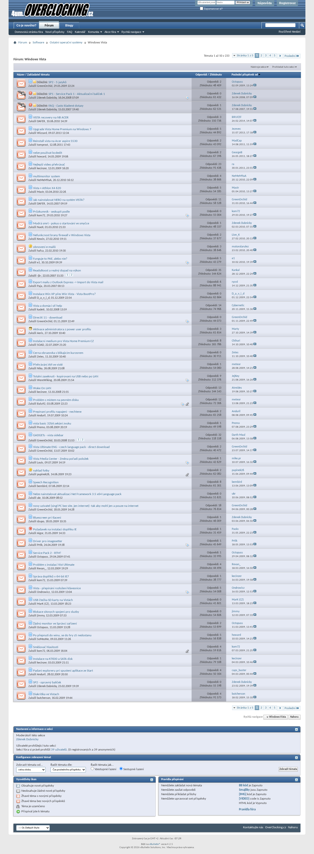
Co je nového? (26, 25)
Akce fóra (110, 31)
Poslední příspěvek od (245, 74)
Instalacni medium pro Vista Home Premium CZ (63, 341)
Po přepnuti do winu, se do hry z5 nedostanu (62, 635)
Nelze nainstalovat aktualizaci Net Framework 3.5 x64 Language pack (77, 494)
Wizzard (42, 133)
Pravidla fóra (247, 809)
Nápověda (265, 3)
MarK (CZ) (43, 603)
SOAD (40, 345)
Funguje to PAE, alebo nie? (50, 258)
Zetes (40, 356)
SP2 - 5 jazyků (57, 82)
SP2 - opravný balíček (47, 682)
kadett (41, 309)
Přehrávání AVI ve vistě (48, 364)
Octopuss (42, 556)
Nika (39, 368)
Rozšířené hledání (290, 31)
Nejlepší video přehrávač (49, 164)
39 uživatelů (59, 749)
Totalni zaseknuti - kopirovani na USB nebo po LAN (65, 376)
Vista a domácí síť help (47, 305)
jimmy (40, 615)
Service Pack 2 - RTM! (47, 553)
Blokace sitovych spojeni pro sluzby (56, 611)
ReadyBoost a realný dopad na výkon (57, 270)
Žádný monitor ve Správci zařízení (55, 623)
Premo (41, 427)
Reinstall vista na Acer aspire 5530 (55, 141)
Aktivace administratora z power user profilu (62, 329)
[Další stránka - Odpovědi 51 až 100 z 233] (280, 56)
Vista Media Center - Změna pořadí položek (61, 458)
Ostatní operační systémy (66, 42)
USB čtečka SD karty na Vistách (53, 600)
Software (38, 42)
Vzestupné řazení (105, 769)
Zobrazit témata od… (29, 764)
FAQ (69, 31)
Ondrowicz (43, 592)
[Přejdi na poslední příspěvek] (254, 85)
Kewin (40, 239)
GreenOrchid (44, 86)
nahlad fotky (41, 470)
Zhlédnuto (216, 74)
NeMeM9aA (44, 180)
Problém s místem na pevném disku (56, 400)
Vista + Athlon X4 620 (47, 188)
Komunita (93, 31)
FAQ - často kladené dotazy (66, 105)
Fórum (49, 25)
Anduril (41, 415)
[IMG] (242, 794)
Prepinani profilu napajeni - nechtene (57, 411)
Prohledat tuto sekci (283, 67)
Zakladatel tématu (38, 74)
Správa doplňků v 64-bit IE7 (51, 576)
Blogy (69, 25)
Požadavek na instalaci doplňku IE (55, 529)
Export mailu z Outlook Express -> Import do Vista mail (68, 282)
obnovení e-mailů (44, 247)
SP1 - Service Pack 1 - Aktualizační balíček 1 (77, 94)
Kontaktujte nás (253, 827)
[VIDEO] (244, 798)
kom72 (41, 215)
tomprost (42, 144)
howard (41, 156)
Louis (40, 462)
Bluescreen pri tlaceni (47, 517)
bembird (42, 486)
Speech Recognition (46, 482)
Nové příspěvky (55, 31)
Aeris (40, 333)
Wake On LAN (42, 388)
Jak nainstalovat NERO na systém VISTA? (58, 200)
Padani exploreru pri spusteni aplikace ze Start (63, 670)
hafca (40, 250)
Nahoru (294, 717)
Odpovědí (201, 74)
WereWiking (44, 380)
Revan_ (41, 568)
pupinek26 (43, 474)
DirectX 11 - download (47, 317)
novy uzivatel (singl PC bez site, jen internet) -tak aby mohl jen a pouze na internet (85, 506)
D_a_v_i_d (43, 297)
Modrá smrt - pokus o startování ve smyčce (61, 223)
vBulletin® (154, 844)
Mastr (40, 192)
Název (21, 74)
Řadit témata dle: (61, 764)
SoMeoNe (43, 639)
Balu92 (41, 403)
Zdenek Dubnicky (47, 97)
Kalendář (80, 31)
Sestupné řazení (133, 769)
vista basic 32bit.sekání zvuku (52, 423)
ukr (38, 498)
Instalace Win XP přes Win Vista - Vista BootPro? (64, 294)
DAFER (41, 121)
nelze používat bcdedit (47, 152)
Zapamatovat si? (213, 8)
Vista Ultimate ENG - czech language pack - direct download (71, 447)
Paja (39, 286)
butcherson (43, 698)
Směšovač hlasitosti (45, 647)
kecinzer (42, 168)
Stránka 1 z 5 (245, 55)
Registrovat (287, 3)
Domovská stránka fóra (29, 31)
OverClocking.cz (275, 827)
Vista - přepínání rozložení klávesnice (57, 588)
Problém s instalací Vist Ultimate (53, 564)
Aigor (40, 533)
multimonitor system (46, 176)
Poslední (290, 56)
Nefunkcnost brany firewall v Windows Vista (61, 235)
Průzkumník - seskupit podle (51, 211)
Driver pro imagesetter (47, 541)
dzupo (40, 521)
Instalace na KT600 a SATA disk (53, 659)
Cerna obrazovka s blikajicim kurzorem (58, 353)
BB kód (243, 785)
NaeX (40, 227)
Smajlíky (244, 789)
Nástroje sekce (258, 67)
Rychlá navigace (131, 31)
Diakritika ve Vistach (46, 694)
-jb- (39, 275)
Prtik (39, 545)
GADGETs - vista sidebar (48, 435)
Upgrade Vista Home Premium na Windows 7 (62, 129)
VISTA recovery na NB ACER (50, 117)
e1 (38, 262)
